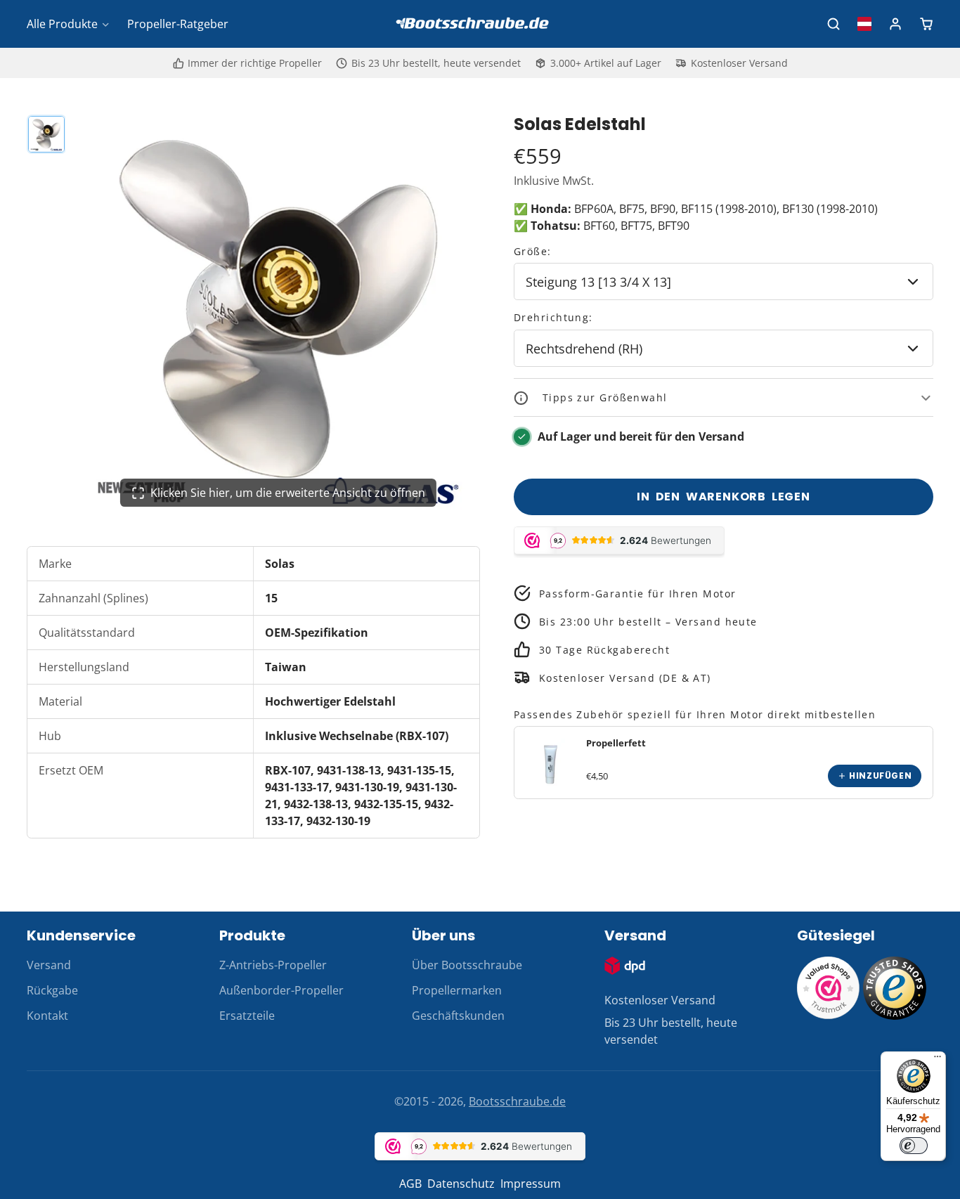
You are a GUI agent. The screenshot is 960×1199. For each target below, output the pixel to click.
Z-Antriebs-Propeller (273, 965)
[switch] (914, 1145)
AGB (410, 1183)
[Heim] (480, 24)
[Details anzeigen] (550, 763)
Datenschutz (461, 1183)
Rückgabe (52, 990)
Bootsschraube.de (517, 1101)
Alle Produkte (62, 24)
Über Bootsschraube (467, 965)
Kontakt (47, 1015)
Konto (895, 24)
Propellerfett (616, 743)
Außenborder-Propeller (281, 990)
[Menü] (937, 1059)
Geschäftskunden (458, 1015)
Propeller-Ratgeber (177, 24)
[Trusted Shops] (894, 1015)
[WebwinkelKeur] (828, 1015)
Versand (49, 965)
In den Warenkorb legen (723, 496)
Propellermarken (457, 990)
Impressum (530, 1183)
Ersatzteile (247, 1015)
